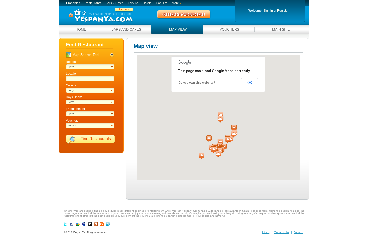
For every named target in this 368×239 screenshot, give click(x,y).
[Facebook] (72, 225)
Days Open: (74, 97)
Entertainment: (76, 109)
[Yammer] (108, 224)
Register (283, 10)
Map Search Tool (85, 55)
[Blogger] (102, 224)
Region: (71, 62)
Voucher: (72, 120)
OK (249, 83)
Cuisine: (71, 85)
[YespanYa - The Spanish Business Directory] (100, 16)
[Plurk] (96, 224)
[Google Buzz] (78, 224)
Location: (72, 74)
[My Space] (84, 224)
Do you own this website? (197, 82)
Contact (298, 232)
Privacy (266, 232)
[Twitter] (66, 224)
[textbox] (90, 78)
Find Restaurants (95, 139)
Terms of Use (281, 232)
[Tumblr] (90, 224)
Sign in (268, 10)
